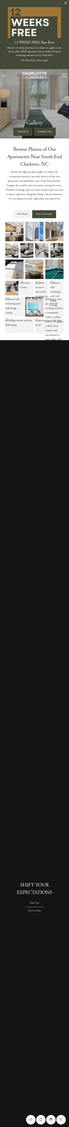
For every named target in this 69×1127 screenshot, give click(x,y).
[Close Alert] (65, 4)
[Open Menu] (64, 75)
